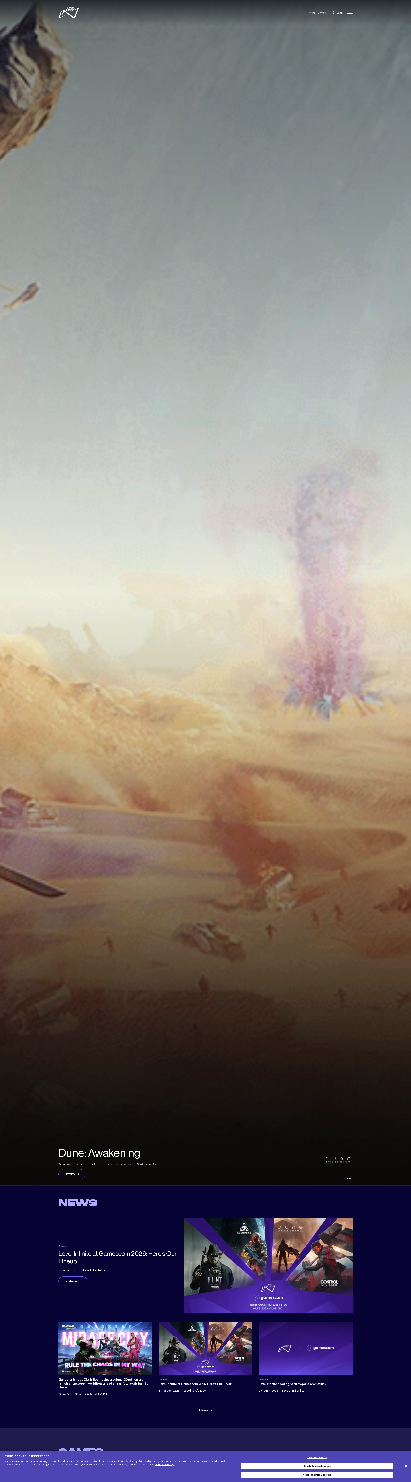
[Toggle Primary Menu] (350, 13)
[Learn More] (205, 593)
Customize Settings (317, 1457)
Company (62, 1246)
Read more (71, 1281)
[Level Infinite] (68, 12)
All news (204, 1410)
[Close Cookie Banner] (405, 1466)
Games (322, 13)
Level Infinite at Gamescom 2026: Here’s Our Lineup (196, 1384)
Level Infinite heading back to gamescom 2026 (292, 1384)
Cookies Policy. (164, 1464)
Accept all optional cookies (317, 1475)
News (312, 13)
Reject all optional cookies (317, 1466)
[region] (205, 1466)
